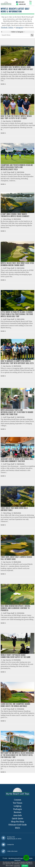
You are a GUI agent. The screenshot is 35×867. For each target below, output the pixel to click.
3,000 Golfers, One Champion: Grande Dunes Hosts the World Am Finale (15, 705)
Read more (2, 84)
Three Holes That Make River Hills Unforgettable (14, 509)
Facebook (4, 27)
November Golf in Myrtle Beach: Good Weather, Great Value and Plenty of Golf (17, 68)
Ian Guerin (7, 121)
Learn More (17, 865)
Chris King (7, 219)
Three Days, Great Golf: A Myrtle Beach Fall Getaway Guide (16, 558)
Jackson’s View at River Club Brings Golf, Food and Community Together (17, 460)
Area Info (17, 815)
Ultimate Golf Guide (17, 825)
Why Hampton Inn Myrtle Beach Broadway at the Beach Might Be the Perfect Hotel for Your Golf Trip (17, 755)
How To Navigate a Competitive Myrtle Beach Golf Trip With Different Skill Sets (17, 362)
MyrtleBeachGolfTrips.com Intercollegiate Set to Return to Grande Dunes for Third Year (17, 412)
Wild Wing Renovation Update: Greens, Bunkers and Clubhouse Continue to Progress (15, 608)
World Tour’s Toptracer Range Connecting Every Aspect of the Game (15, 656)
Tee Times (17, 803)
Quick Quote (21, 2)
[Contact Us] (3, 837)
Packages (17, 809)
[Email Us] (3, 844)
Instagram (19, 27)
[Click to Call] (3, 851)
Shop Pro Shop (17, 822)
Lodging (17, 806)
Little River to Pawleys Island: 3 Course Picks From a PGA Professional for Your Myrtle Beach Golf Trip (17, 314)
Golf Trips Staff (8, 72)
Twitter (10, 27)
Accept (25, 865)
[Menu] (30, 3)
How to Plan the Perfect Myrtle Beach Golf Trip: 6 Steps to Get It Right (16, 117)
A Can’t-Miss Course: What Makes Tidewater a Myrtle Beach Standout (15, 215)
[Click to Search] (32, 35)
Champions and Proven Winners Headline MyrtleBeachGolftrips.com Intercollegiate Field (17, 167)
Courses (17, 800)
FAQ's (17, 828)
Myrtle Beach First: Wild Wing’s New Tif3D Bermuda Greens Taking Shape (17, 264)
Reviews (17, 812)
